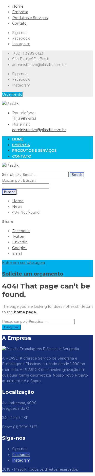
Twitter (18, 236)
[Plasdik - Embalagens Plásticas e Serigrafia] (10, 103)
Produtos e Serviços (30, 17)
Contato (19, 23)
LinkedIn (20, 242)
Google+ (19, 248)
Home (18, 6)
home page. (25, 312)
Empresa (20, 12)
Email (17, 253)
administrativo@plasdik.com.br (39, 130)
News (17, 206)
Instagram (21, 44)
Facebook (21, 38)
